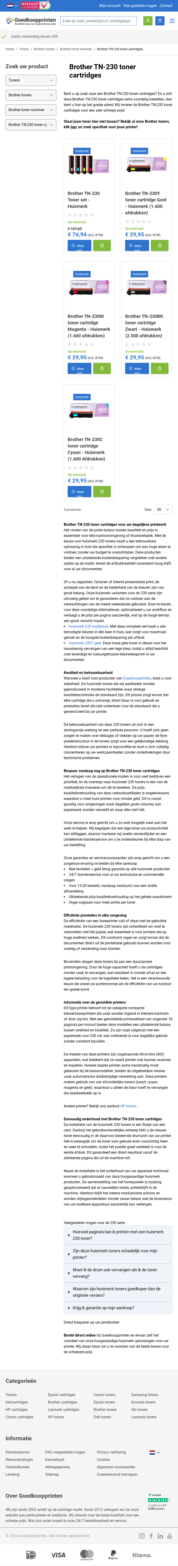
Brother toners (44, 49)
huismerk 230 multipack (88, 626)
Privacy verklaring (111, 1452)
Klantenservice (17, 1452)
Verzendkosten (18, 1467)
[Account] (148, 21)
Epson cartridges (61, 1395)
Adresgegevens (57, 1467)
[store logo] (31, 21)
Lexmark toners (143, 1417)
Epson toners (104, 1402)
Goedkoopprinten (137, 678)
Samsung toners (144, 1395)
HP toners (128, 1106)
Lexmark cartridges (63, 1409)
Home (10, 49)
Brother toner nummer (76, 49)
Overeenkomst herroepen (117, 1474)
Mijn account (110, 5)
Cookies (103, 1459)
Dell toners (102, 1417)
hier (74, 127)
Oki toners (139, 1409)
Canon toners (104, 1395)
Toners (24, 49)
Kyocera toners (143, 1402)
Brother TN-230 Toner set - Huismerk (84, 200)
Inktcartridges (17, 1402)
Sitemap (52, 1474)
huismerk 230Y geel (85, 643)
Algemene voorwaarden (116, 1467)
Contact (166, 5)
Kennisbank (54, 1459)
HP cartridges (17, 1409)
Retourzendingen (19, 1459)
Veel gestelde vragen (140, 5)
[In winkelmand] (102, 245)
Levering (12, 1474)
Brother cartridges (62, 1402)
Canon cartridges (19, 1417)
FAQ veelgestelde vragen (65, 1452)
